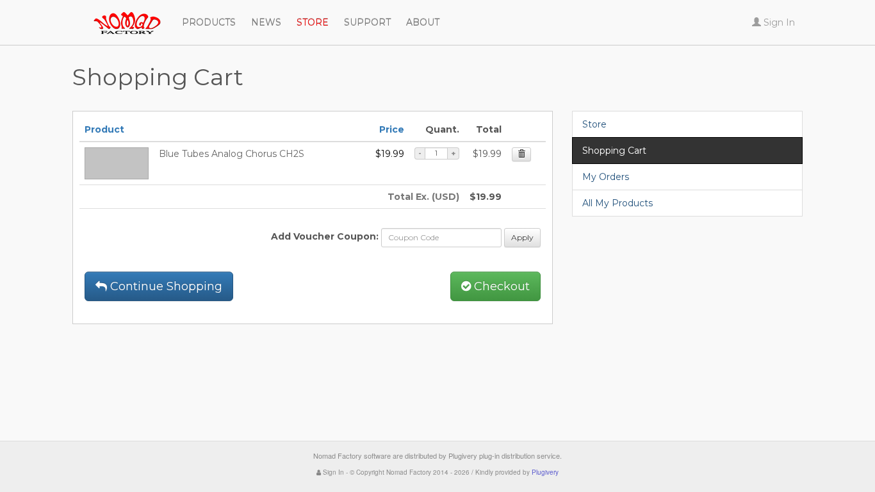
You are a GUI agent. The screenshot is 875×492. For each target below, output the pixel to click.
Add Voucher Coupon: (325, 236)
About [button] (422, 22)
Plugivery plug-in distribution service (504, 455)
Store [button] (313, 22)
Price (391, 129)
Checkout (500, 286)
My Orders (605, 177)
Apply (522, 237)
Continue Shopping (164, 286)
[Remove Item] (521, 154)
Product (104, 129)
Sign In (332, 472)
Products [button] (209, 22)
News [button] (266, 22)
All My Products (617, 203)
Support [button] (367, 22)
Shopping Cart (614, 150)
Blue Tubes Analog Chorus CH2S (231, 154)
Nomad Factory (72, 16)
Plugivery (545, 472)
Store (594, 124)
